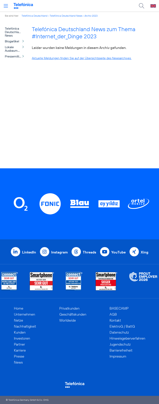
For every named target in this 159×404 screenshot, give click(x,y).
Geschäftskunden (72, 314)
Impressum (118, 356)
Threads (89, 252)
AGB (113, 314)
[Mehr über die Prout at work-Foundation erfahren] (143, 281)
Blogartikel (12, 41)
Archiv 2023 (91, 15)
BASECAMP (119, 308)
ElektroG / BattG (122, 326)
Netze (18, 320)
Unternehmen (24, 314)
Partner (19, 344)
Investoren (22, 338)
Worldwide (67, 320)
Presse (19, 356)
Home (18, 308)
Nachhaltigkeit (25, 326)
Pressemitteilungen (15, 56)
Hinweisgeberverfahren (127, 338)
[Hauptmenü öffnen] (6, 6)
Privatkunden (69, 308)
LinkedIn (29, 252)
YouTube (118, 252)
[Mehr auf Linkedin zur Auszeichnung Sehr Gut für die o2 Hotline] (74, 281)
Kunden (20, 332)
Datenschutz (119, 332)
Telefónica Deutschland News (66, 15)
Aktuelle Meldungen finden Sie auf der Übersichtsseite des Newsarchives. (81, 58)
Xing (144, 252)
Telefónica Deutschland (35, 15)
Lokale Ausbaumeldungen (15, 48)
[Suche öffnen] (141, 6)
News (18, 362)
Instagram (59, 252)
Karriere (20, 350)
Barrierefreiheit (121, 350)
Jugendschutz (120, 344)
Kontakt (115, 320)
